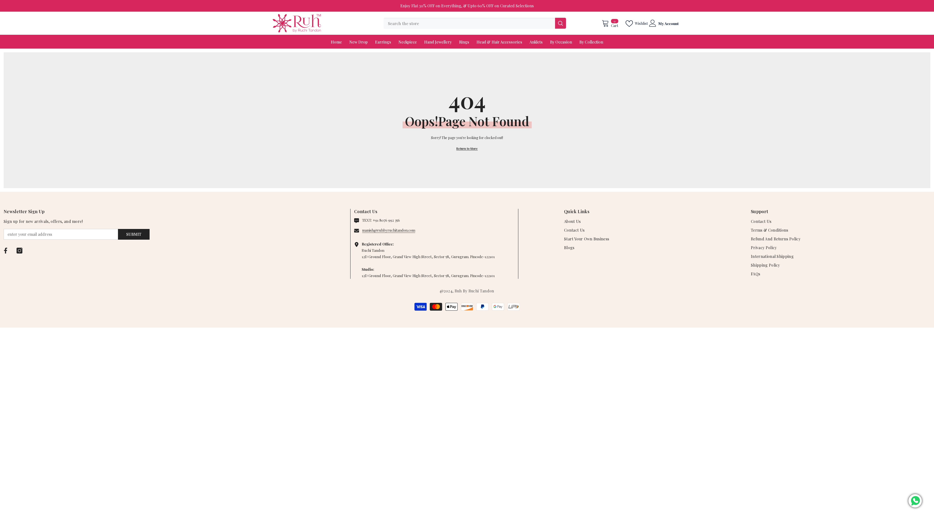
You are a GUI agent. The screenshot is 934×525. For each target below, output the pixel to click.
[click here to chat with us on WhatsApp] (915, 501)
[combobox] (469, 23)
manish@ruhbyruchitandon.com (388, 230)
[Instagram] (19, 250)
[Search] (475, 23)
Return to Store (467, 148)
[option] (467, 6)
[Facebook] (5, 250)
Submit (133, 234)
